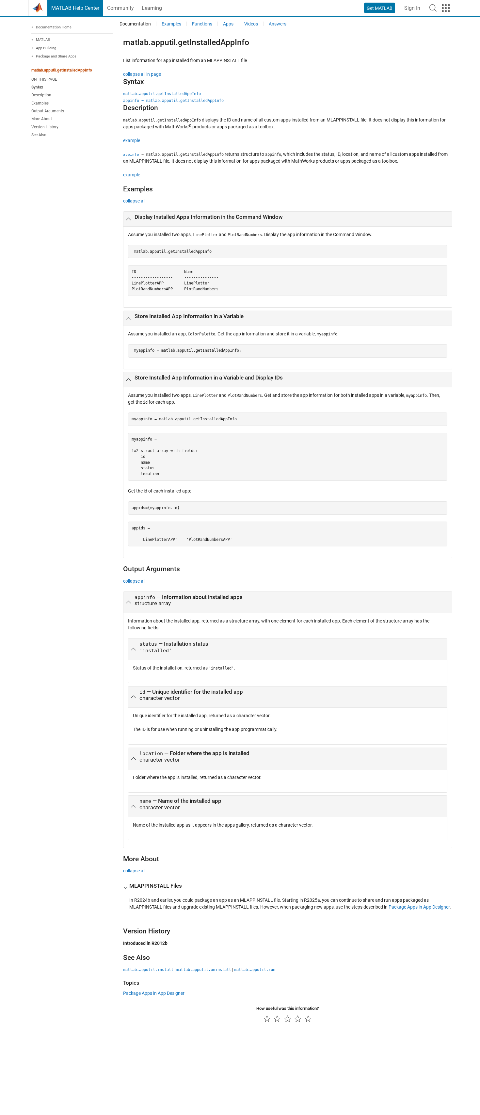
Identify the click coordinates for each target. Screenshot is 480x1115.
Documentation (135, 24)
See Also (38, 135)
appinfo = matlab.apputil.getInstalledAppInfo (173, 100)
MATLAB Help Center (75, 8)
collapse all (134, 200)
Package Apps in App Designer (419, 907)
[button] (433, 8)
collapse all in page (142, 74)
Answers (277, 24)
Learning (152, 8)
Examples (40, 103)
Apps (228, 24)
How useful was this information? (287, 1008)
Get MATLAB (379, 8)
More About (41, 119)
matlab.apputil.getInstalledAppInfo (61, 70)
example (131, 140)
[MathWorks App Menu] (446, 8)
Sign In (412, 8)
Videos (251, 24)
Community (120, 8)
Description (41, 95)
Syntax (37, 87)
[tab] (287, 219)
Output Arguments (47, 111)
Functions (202, 24)
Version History (44, 127)
